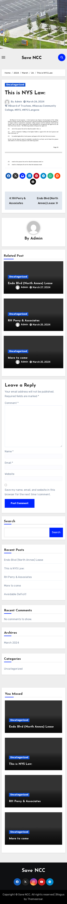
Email (9, 462)
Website (9, 473)
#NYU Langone (30, 110)
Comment (12, 403)
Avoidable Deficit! (15, 594)
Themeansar (35, 899)
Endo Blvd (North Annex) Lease (30, 283)
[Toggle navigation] (3, 57)
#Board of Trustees (19, 106)
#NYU (17, 110)
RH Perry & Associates (24, 320)
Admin (18, 101)
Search (9, 521)
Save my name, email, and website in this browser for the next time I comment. (30, 492)
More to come (17, 358)
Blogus (60, 894)
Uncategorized (15, 84)
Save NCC (32, 58)
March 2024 (11, 642)
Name (9, 451)
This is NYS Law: (25, 93)
